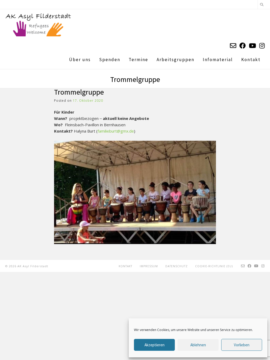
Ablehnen (198, 344)
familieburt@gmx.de (116, 131)
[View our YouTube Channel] (252, 45)
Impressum (149, 266)
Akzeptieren (154, 344)
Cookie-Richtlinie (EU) (214, 266)
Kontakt (125, 266)
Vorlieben (241, 344)
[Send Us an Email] (233, 45)
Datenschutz (176, 266)
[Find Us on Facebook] (242, 45)
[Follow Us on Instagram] (262, 45)
